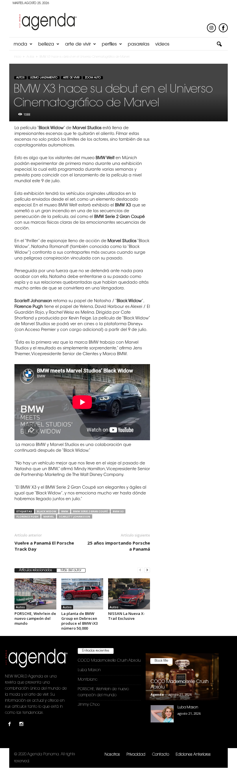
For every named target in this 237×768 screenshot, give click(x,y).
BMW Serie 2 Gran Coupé (90, 511)
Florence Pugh (27, 516)
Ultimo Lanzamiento (44, 77)
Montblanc (87, 680)
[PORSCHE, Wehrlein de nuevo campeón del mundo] (35, 593)
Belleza (46, 44)
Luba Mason (89, 670)
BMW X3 (118, 511)
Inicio (17, 57)
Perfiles (109, 44)
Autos (20, 77)
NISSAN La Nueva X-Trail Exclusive (126, 616)
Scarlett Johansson (74, 516)
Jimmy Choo (89, 705)
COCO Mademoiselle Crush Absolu (109, 660)
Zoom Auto (93, 77)
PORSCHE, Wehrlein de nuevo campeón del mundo (35, 618)
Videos (162, 44)
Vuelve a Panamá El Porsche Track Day (44, 546)
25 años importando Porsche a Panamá (118, 546)
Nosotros (112, 754)
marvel (48, 516)
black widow (46, 511)
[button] (219, 44)
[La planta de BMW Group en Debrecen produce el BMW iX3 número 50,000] (82, 593)
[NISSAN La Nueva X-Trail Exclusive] (129, 593)
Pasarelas (138, 44)
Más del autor (71, 570)
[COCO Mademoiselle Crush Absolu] (182, 676)
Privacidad (136, 754)
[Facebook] (11, 725)
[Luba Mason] (162, 713)
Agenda (157, 694)
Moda (20, 44)
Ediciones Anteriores (193, 754)
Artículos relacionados (35, 570)
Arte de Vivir (78, 44)
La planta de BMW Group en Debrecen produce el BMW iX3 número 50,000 (79, 621)
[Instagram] (22, 725)
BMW (64, 511)
